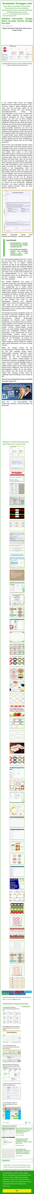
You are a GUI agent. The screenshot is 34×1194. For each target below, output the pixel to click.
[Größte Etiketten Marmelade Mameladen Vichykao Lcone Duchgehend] (17, 988)
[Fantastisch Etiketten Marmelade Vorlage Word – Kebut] (17, 827)
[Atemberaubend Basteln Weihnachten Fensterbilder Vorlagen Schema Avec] (17, 741)
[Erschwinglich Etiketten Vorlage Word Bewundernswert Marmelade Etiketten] (17, 605)
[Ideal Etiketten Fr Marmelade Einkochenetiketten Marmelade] (17, 556)
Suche (29, 1122)
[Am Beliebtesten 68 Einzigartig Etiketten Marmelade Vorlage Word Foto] (17, 667)
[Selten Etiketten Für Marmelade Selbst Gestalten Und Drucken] (17, 852)
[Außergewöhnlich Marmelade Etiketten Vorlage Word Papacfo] (17, 481)
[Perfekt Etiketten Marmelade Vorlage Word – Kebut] (17, 543)
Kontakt (28, 1167)
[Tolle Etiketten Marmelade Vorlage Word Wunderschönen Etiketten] (17, 469)
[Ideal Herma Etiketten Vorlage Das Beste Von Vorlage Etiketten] (17, 815)
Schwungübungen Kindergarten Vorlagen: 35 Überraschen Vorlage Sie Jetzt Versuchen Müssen (23, 1151)
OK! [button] (17, 1190)
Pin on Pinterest (19, 992)
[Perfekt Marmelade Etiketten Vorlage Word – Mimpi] (17, 617)
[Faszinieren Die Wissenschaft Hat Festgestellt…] (17, 766)
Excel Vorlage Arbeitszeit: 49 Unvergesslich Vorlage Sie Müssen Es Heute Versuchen (11, 1047)
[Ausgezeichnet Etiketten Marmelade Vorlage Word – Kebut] (17, 531)
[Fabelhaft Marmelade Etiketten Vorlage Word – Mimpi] (17, 889)
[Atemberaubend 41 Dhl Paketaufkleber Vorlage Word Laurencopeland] (17, 778)
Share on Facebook (8, 992)
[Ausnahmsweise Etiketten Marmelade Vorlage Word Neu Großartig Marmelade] (17, 963)
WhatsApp (5, 994)
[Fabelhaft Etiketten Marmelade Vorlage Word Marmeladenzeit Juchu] (17, 914)
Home (4, 13)
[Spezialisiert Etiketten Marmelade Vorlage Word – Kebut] (17, 864)
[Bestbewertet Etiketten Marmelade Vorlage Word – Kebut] (17, 976)
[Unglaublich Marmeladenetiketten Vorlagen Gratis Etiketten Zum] (17, 704)
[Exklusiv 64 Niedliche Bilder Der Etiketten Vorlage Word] (17, 840)
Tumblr (11, 994)
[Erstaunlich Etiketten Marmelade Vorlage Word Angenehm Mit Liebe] (17, 790)
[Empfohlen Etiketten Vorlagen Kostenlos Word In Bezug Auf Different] (17, 494)
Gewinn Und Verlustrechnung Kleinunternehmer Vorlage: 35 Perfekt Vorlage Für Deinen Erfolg (24, 1131)
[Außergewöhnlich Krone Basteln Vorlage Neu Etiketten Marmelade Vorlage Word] (17, 506)
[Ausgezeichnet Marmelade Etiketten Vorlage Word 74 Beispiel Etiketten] (17, 951)
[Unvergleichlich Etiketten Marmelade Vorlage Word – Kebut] (17, 519)
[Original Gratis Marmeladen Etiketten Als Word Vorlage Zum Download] (17, 580)
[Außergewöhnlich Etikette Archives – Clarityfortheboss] (17, 593)
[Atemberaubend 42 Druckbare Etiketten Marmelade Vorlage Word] (17, 679)
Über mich (10, 1165)
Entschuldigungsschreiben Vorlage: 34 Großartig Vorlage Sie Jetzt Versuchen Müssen (11, 1028)
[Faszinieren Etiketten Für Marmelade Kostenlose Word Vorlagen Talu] (17, 729)
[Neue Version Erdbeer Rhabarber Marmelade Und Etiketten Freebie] (17, 753)
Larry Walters (9, 999)
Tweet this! (28, 992)
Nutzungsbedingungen (19, 1167)
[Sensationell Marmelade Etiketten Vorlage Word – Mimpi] (17, 457)
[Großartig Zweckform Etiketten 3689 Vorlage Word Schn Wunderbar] (17, 938)
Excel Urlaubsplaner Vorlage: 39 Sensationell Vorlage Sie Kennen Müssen (10, 1104)
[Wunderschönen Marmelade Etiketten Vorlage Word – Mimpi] (17, 926)
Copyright (10, 1167)
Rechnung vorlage (20, 1135)
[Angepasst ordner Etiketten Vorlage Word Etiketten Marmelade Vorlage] (17, 630)
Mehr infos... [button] (7, 1186)
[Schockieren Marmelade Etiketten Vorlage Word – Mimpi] (17, 877)
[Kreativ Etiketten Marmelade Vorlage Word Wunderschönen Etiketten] (17, 568)
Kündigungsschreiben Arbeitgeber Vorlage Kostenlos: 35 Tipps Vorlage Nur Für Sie (24, 1141)
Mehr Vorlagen (9, 13)
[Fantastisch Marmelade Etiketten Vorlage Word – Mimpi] (17, 901)
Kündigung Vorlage (20, 1145)
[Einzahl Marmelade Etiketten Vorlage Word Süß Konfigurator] (17, 642)
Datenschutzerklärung (20, 1165)
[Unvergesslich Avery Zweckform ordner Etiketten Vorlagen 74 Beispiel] (17, 803)
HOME (5, 1165)
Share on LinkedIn (20, 994)
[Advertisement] (17, 38)
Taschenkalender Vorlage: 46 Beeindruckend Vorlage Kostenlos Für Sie (19, 244)
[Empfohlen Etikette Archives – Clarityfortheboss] (17, 691)
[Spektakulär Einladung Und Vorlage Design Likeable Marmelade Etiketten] (17, 716)
